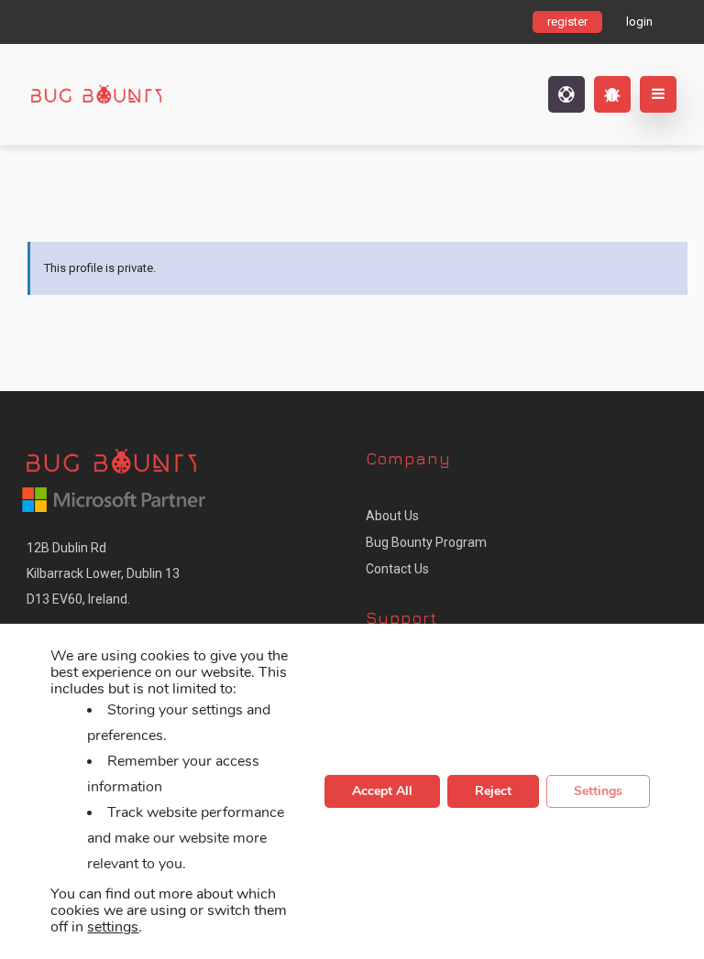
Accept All (382, 792)
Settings (598, 792)
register (567, 21)
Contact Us (397, 568)
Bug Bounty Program (426, 542)
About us (392, 515)
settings (112, 928)
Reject (493, 792)
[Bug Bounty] (142, 94)
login (639, 21)
